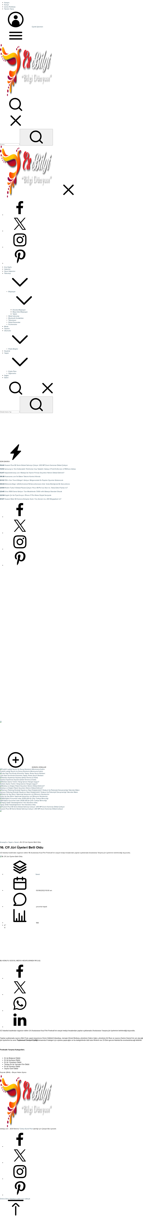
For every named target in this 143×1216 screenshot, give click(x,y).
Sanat (16, 842)
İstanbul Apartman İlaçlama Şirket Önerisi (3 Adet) (18, 780)
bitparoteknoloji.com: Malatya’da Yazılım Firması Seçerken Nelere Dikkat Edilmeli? (32, 473)
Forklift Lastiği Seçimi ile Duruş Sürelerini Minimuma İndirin (21, 771)
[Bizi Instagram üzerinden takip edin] (20, 247)
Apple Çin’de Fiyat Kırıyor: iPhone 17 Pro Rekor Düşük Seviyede (25, 495)
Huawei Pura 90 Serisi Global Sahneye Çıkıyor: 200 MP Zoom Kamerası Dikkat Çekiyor (34, 465)
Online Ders (4, 1199)
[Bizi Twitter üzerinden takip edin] (20, 231)
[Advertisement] (71, 428)
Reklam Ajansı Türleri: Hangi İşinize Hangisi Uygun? (18, 784)
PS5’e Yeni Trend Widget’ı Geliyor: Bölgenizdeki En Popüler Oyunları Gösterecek (31, 480)
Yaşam (10, 842)
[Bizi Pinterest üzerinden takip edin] (20, 263)
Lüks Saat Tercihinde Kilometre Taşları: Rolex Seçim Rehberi (21, 776)
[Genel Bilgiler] (1, 722)
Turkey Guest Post (26, 1129)
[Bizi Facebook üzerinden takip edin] (20, 215)
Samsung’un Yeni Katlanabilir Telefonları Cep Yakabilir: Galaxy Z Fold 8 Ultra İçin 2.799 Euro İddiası (38, 469)
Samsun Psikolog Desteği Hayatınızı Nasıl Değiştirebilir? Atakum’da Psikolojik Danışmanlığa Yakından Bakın (39, 792)
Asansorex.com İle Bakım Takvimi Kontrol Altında (20, 476)
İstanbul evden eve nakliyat (20, 1199)
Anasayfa (3, 842)
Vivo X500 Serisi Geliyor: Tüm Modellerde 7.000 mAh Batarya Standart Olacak (31, 491)
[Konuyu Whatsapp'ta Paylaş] (20, 1011)
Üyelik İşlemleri (37, 27)
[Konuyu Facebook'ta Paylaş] (20, 978)
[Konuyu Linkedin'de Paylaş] (20, 1027)
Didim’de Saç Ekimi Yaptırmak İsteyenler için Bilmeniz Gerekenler (24, 796)
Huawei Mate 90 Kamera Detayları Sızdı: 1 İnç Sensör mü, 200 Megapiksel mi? (30, 499)
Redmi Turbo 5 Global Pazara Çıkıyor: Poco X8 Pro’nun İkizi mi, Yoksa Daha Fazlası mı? (34, 488)
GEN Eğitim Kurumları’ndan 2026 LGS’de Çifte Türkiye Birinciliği (23, 801)
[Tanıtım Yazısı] (1, 811)
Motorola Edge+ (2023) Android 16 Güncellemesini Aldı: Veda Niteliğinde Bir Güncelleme (35, 484)
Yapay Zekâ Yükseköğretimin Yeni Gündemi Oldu (18, 805)
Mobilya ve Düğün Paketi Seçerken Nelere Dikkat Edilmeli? (21, 788)
